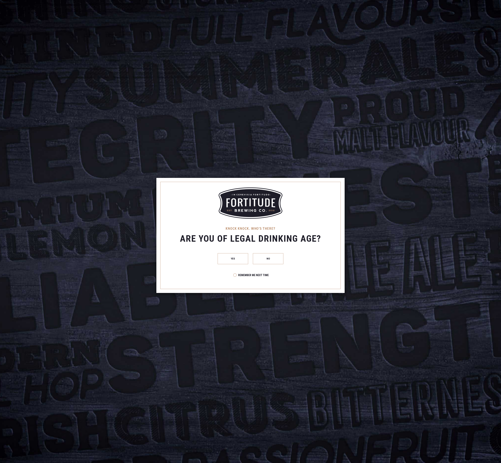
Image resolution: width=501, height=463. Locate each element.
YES (233, 258)
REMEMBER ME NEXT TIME (253, 275)
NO (268, 258)
